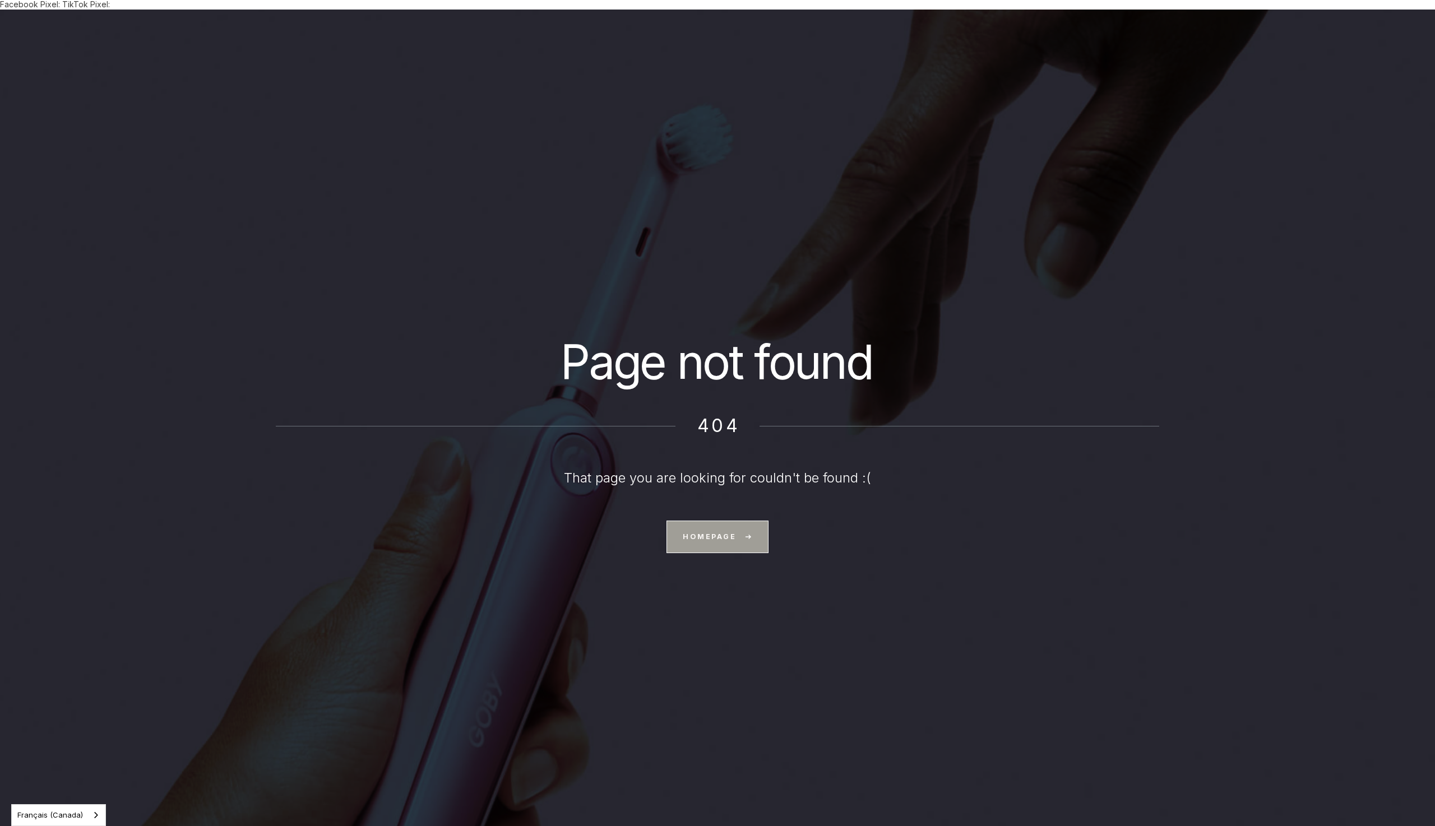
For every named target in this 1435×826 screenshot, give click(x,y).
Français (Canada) (50, 814)
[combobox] (58, 815)
